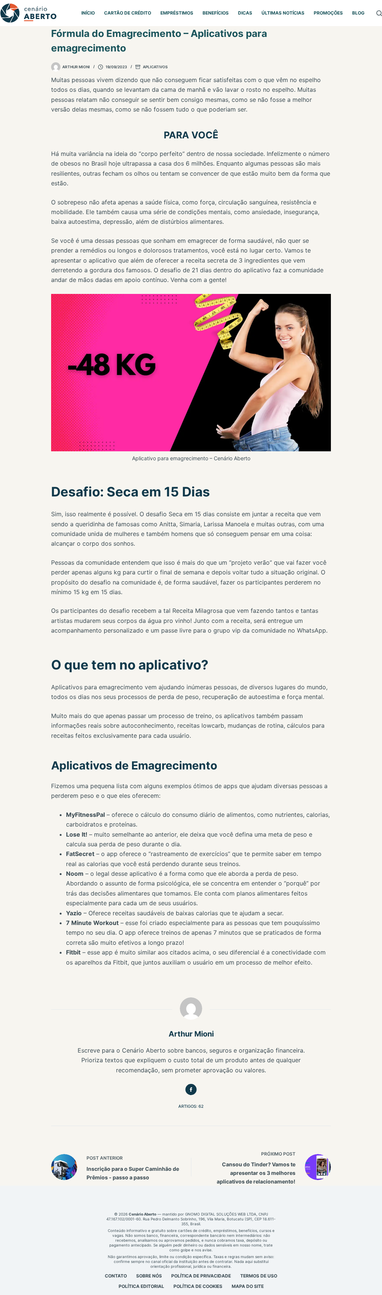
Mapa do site (248, 1286)
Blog (358, 13)
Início (88, 13)
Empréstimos (176, 13)
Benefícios (216, 13)
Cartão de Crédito (127, 13)
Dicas (245, 13)
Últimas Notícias (283, 13)
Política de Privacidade (201, 1276)
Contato (116, 1276)
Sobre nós (149, 1276)
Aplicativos (155, 67)
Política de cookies (197, 1286)
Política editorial (141, 1286)
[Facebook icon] (191, 1089)
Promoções (328, 13)
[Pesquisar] (379, 13)
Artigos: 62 (191, 1106)
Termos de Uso (258, 1276)
